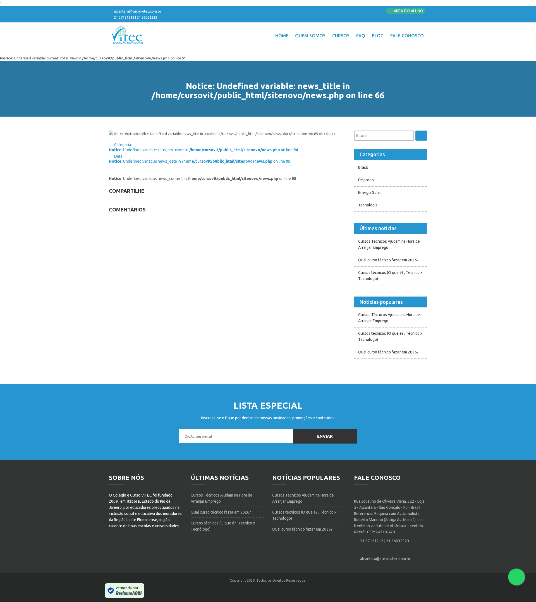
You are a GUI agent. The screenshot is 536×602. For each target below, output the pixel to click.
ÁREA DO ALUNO (408, 11)
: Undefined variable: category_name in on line (203, 150)
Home (281, 35)
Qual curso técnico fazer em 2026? (388, 260)
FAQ (360, 35)
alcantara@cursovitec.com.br (137, 11)
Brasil (363, 167)
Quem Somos (310, 35)
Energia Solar (369, 192)
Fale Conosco (407, 35)
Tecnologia (367, 205)
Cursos (341, 35)
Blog (378, 35)
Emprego (366, 180)
